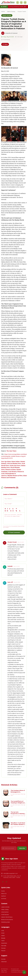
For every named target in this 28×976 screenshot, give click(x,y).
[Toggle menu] (25, 2)
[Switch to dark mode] (21, 2)
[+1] (7, 511)
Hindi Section (5, 914)
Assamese (4, 943)
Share (6, 44)
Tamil (2, 940)
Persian (3, 948)
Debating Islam (5, 922)
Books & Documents (7, 919)
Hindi (2, 933)
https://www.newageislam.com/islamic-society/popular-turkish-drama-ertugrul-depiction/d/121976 (14, 456)
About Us (3, 893)
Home (3, 11)
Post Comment (15, 532)
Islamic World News (6, 917)
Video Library (5, 909)
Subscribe (22, 848)
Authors (3, 896)
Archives (3, 898)
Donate (3, 959)
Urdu (2, 930)
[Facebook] (2, 881)
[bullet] (13, 511)
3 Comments (6, 39)
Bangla (3, 938)
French (3, 950)
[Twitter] (6, 881)
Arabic (3, 935)
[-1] (5, 511)
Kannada (3, 945)
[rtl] (16, 509)
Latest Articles (5, 907)
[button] (13, 509)
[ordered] (11, 511)
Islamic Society (11, 11)
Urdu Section (5, 912)
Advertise (4, 961)
